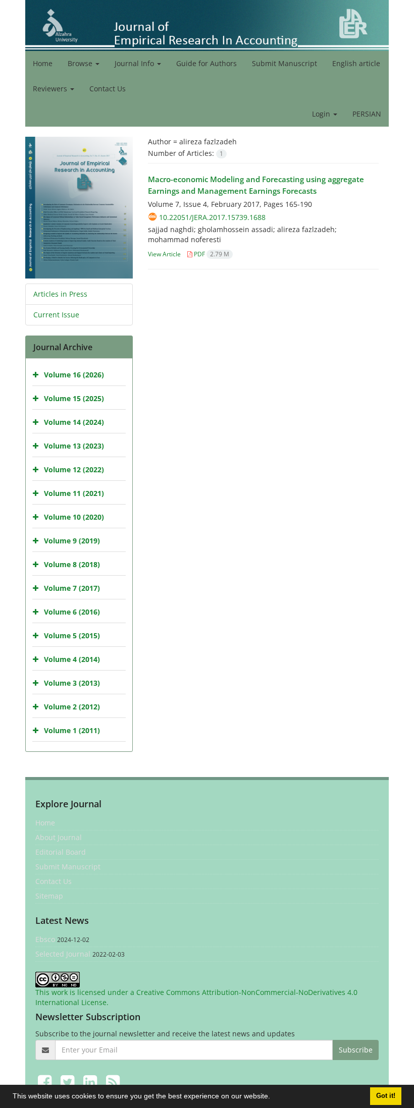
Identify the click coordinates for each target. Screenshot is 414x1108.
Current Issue (56, 314)
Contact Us (107, 88)
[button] (273, 1097)
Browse (81, 63)
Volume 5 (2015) (72, 635)
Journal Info (135, 63)
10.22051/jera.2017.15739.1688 (212, 217)
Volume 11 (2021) (74, 493)
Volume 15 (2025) (74, 398)
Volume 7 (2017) (72, 588)
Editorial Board (60, 852)
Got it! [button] (385, 1095)
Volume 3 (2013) (72, 683)
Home (43, 63)
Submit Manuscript (284, 63)
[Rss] (113, 1081)
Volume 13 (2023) (74, 446)
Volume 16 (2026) (74, 374)
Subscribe (356, 1050)
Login (322, 114)
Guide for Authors (206, 63)
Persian (366, 114)
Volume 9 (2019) (72, 540)
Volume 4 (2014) (72, 659)
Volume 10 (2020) (74, 517)
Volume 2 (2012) (72, 706)
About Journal (58, 837)
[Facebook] (46, 1081)
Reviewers (51, 88)
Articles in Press (60, 294)
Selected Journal (62, 954)
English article (356, 63)
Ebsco (45, 939)
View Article (164, 254)
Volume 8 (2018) (72, 564)
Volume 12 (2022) (74, 469)
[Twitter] (69, 1081)
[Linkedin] (92, 1081)
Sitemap (49, 896)
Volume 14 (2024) (74, 422)
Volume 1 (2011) (72, 730)
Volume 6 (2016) (72, 612)
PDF (210, 254)
